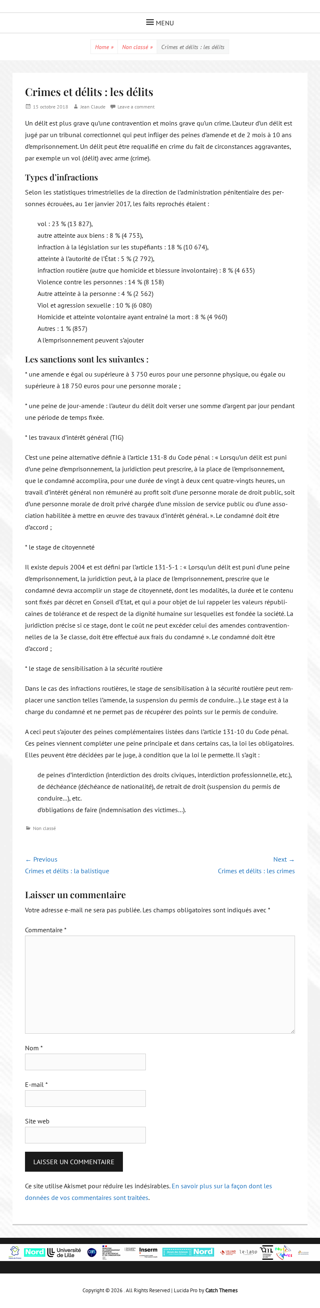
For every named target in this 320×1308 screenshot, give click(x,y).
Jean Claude (92, 106)
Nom (34, 1048)
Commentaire (46, 930)
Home (104, 47)
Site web (37, 1121)
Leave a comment (136, 106)
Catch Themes (221, 1290)
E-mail (36, 1084)
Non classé (137, 47)
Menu (165, 23)
